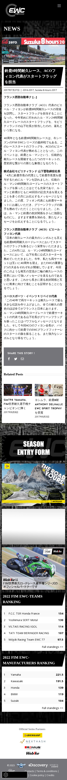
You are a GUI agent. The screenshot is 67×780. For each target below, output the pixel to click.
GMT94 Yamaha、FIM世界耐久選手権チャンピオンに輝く (17, 404)
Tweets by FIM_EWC (15, 716)
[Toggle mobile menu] (59, 6)
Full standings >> (52, 647)
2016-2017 (28, 90)
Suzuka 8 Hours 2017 (46, 90)
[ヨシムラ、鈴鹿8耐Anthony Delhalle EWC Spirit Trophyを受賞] (49, 386)
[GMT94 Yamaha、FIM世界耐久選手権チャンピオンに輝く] (18, 386)
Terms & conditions (46, 771)
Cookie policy (37, 775)
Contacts (29, 771)
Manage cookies (17, 774)
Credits (50, 775)
